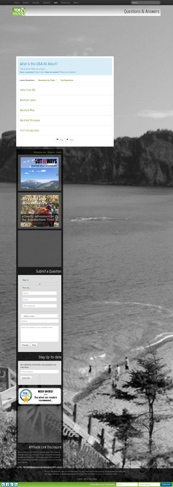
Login (58, 152)
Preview (25, 345)
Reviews (36, 2)
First (61, 140)
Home (16, 2)
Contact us (99, 474)
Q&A (55, 2)
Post (34, 345)
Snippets (46, 2)
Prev (71, 140)
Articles (26, 2)
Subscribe (26, 378)
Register (51, 152)
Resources (65, 2)
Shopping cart (40, 152)
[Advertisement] (86, 35)
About (76, 2)
